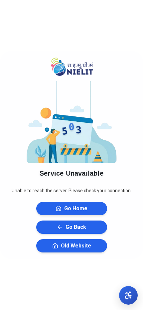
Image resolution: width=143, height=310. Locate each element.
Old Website (76, 245)
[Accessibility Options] (128, 295)
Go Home (75, 208)
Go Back (76, 227)
